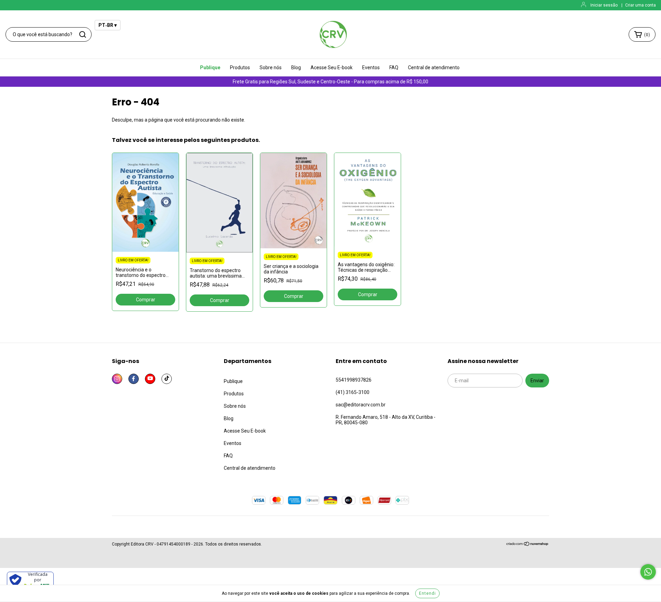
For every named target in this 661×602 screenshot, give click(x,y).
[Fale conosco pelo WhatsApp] (648, 572)
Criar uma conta (640, 5)
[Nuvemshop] (527, 544)
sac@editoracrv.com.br (361, 404)
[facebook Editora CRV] (133, 379)
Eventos (371, 67)
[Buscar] (83, 34)
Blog (296, 67)
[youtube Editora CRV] (150, 379)
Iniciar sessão (604, 5)
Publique (210, 67)
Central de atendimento (434, 67)
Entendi (427, 593)
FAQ (393, 67)
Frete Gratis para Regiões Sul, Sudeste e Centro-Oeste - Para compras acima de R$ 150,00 (330, 81)
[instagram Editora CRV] (117, 379)
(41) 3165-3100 (352, 392)
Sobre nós (271, 67)
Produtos (240, 67)
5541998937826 (353, 380)
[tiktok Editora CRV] (166, 379)
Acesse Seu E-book (332, 67)
